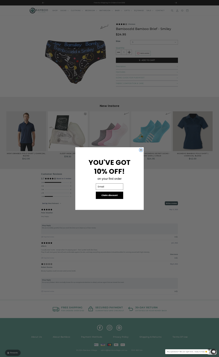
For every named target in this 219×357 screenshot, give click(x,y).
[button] (213, 351)
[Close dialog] (141, 150)
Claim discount (109, 195)
